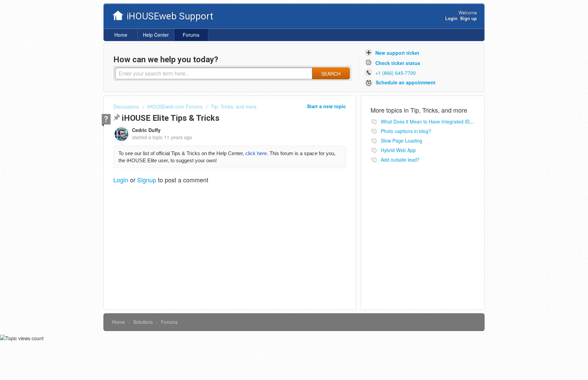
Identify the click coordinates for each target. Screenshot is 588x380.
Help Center (156, 34)
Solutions (143, 321)
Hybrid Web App (398, 150)
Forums (191, 34)
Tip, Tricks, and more (234, 106)
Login (120, 179)
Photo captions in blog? (406, 131)
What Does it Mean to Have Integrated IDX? (428, 121)
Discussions (126, 106)
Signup (146, 179)
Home (120, 34)
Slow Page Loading (401, 140)
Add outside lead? (400, 159)
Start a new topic (326, 106)
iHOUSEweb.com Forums (174, 106)
